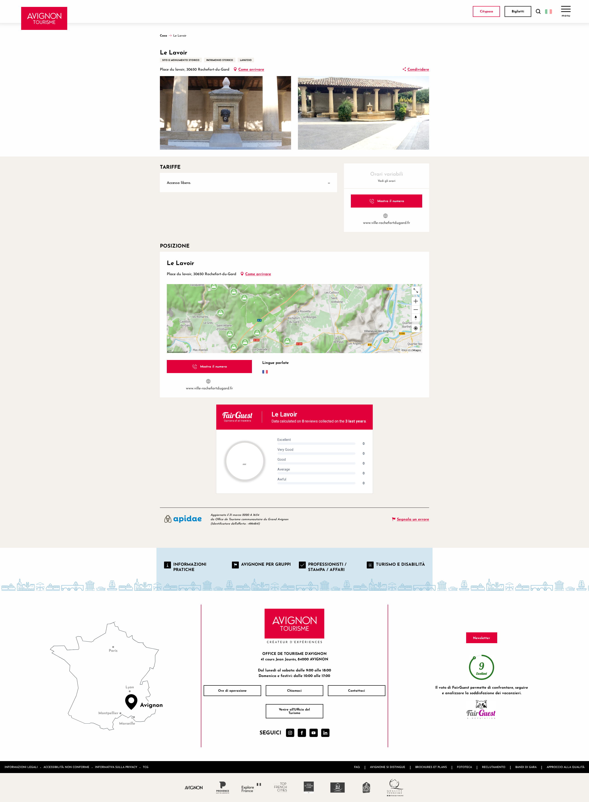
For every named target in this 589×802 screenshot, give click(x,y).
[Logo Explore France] (251, 787)
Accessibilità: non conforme (66, 767)
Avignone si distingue (387, 767)
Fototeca (464, 767)
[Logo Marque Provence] (222, 787)
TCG (145, 767)
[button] (538, 11)
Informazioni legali (21, 767)
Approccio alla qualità (565, 767)
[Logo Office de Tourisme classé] (309, 787)
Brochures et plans (431, 767)
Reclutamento (493, 767)
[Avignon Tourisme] (44, 18)
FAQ (357, 767)
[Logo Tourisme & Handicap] (337, 787)
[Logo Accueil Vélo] (366, 787)
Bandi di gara (526, 767)
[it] (548, 11)
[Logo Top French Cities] (280, 787)
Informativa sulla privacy (116, 767)
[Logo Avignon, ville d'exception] (194, 787)
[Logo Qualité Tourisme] (395, 787)
